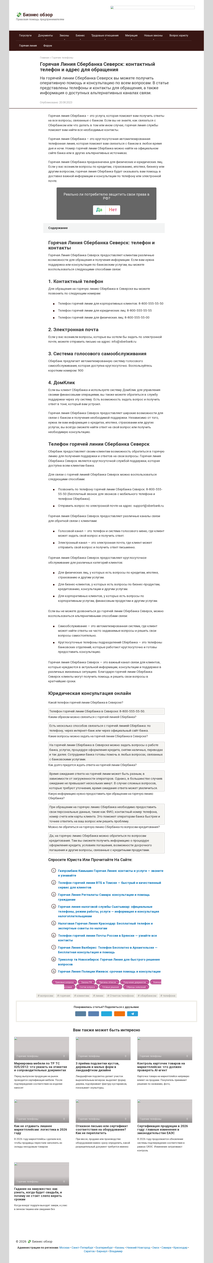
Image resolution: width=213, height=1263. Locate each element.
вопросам (46, 995)
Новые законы (153, 35)
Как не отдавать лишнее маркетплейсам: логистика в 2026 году (40, 1129)
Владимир (115, 1251)
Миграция (131, 35)
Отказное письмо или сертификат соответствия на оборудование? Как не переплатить (102, 1129)
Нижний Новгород (138, 1247)
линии (99, 995)
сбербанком (148, 995)
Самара (166, 1247)
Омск (155, 1247)
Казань (119, 1247)
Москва (64, 1247)
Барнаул (102, 1251)
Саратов (89, 1251)
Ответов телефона (122, 995)
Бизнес (80, 35)
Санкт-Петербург (83, 1247)
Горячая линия (28, 45)
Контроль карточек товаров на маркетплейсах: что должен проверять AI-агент (161, 1066)
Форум (47, 45)
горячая (65, 995)
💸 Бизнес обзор (34, 14)
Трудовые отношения (104, 35)
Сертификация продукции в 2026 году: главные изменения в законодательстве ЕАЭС (162, 1129)
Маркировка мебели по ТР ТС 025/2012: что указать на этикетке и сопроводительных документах (40, 1066)
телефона (169, 995)
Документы (45, 35)
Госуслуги (25, 35)
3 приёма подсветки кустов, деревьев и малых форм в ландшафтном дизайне (97, 1066)
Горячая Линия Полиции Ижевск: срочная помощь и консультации (109, 971)
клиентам (83, 995)
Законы (64, 35)
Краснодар (180, 1247)
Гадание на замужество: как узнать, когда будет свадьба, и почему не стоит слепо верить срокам (38, 1194)
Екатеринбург (104, 1247)
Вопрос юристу (178, 35)
